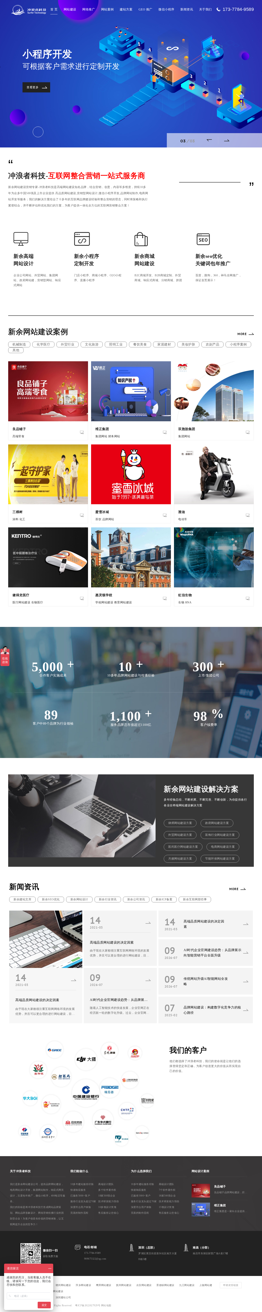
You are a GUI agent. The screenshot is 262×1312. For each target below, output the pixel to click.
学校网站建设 (104, 602)
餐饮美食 (140, 344)
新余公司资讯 (136, 899)
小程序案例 (238, 344)
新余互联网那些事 (195, 899)
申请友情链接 (230, 1285)
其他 (15, 350)
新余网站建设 (55, 1291)
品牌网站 (108, 519)
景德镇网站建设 (165, 1285)
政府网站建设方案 (217, 823)
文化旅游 (91, 344)
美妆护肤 (188, 344)
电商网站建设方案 (223, 846)
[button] (211, 140)
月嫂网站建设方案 (180, 858)
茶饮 (98, 519)
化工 (22, 519)
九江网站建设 (186, 1285)
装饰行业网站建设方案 (220, 834)
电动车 (182, 519)
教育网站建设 (123, 602)
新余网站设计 (79, 899)
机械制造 (19, 344)
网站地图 (106, 1305)
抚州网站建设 (123, 1285)
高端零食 (18, 436)
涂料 (15, 519)
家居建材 (164, 344)
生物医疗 (37, 602)
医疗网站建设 (21, 602)
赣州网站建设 (63, 1285)
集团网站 (101, 436)
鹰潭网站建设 (103, 1285)
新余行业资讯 (108, 899)
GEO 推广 (145, 9)
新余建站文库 (22, 899)
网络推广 (88, 9)
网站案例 (107, 9)
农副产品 (212, 344)
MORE (242, 334)
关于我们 (205, 9)
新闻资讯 (186, 9)
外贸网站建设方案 (180, 834)
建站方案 (126, 9)
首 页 (54, 9)
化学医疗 (43, 344)
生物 (181, 602)
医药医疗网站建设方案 (183, 846)
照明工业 (116, 344)
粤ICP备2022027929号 (88, 1305)
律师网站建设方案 (180, 823)
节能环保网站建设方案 (220, 858)
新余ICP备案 (164, 899)
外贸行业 (67, 344)
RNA (188, 602)
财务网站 (114, 436)
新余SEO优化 (51, 899)
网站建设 (70, 9)
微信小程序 (166, 9)
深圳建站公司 (63, 1297)
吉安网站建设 (144, 1285)
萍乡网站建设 (83, 1285)
